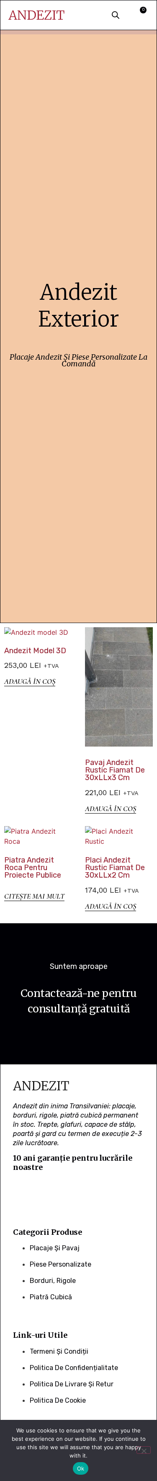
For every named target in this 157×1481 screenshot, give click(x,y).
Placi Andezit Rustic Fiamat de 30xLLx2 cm (115, 867)
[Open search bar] (115, 14)
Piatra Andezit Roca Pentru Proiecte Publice (32, 867)
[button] (90, 16)
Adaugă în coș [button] (29, 681)
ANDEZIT (36, 15)
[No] (143, 1450)
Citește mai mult (34, 896)
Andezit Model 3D (35, 650)
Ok (81, 1468)
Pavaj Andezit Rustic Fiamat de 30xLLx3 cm (115, 770)
